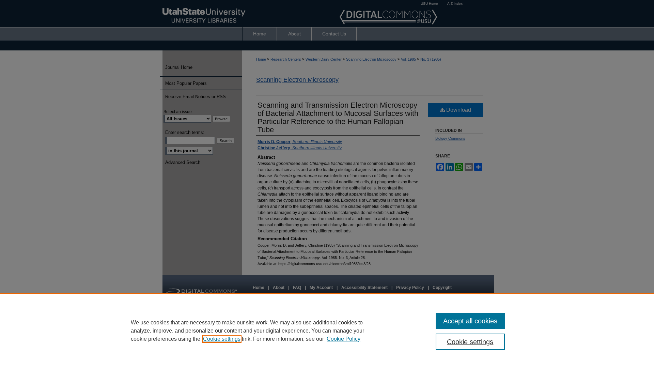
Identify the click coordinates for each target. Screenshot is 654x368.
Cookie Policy (343, 339)
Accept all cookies (470, 321)
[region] (327, 330)
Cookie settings (221, 339)
